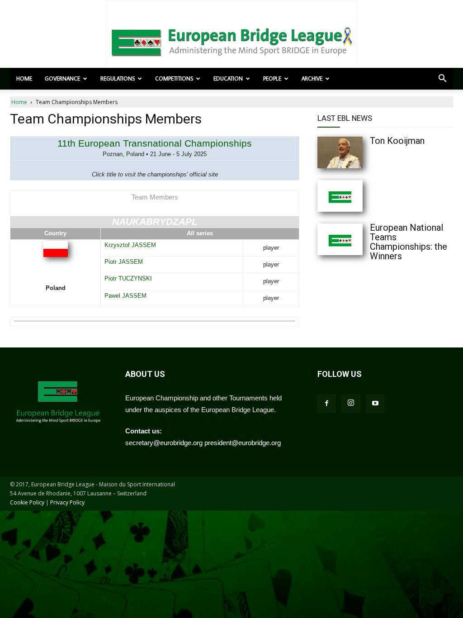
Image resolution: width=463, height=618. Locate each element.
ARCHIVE (312, 78)
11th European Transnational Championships (154, 143)
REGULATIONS (117, 78)
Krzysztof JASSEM (130, 245)
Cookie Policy (27, 502)
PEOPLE (272, 78)
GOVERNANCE (62, 78)
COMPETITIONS (174, 78)
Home (24, 78)
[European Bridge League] (231, 40)
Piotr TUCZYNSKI (128, 278)
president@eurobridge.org (242, 443)
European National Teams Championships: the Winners (408, 241)
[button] (442, 79)
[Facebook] (326, 404)
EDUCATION (228, 78)
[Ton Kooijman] (358, 152)
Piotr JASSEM (123, 261)
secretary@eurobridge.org (164, 443)
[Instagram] (351, 404)
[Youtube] (375, 404)
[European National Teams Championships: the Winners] (358, 239)
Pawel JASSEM (125, 295)
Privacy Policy (67, 502)
